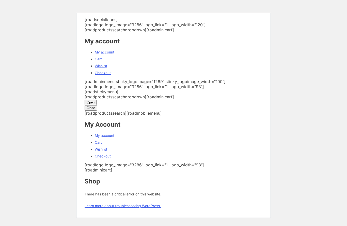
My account (104, 52)
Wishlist (101, 66)
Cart (98, 59)
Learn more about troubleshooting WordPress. (123, 206)
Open (90, 102)
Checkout (103, 73)
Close (91, 108)
